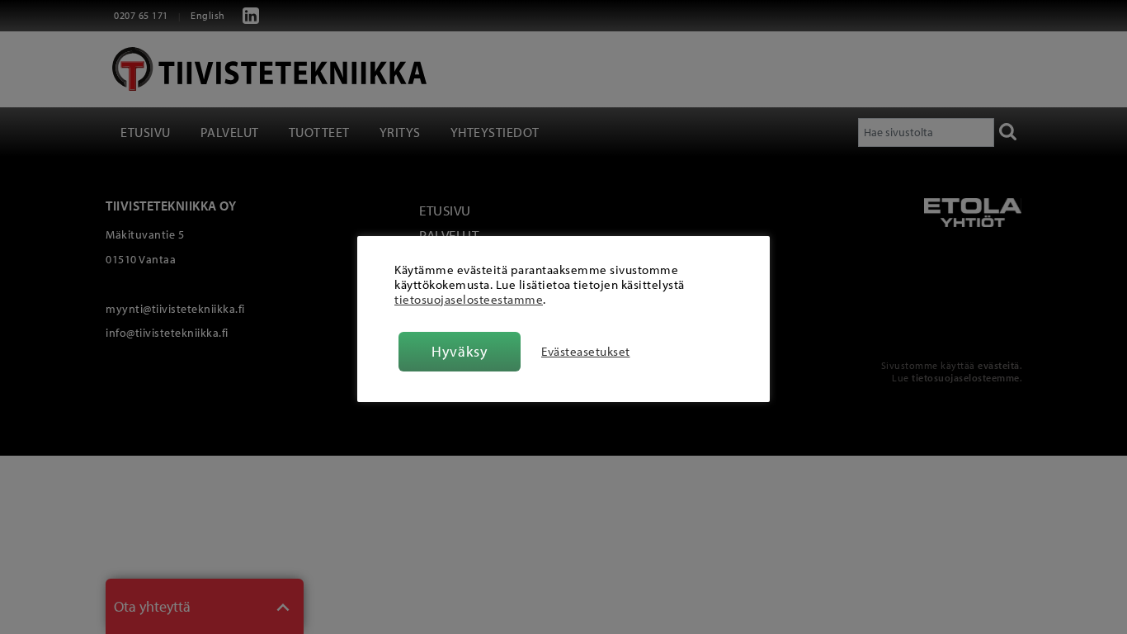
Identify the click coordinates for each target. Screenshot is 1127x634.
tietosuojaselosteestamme (468, 299)
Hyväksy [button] (459, 351)
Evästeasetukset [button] (585, 351)
